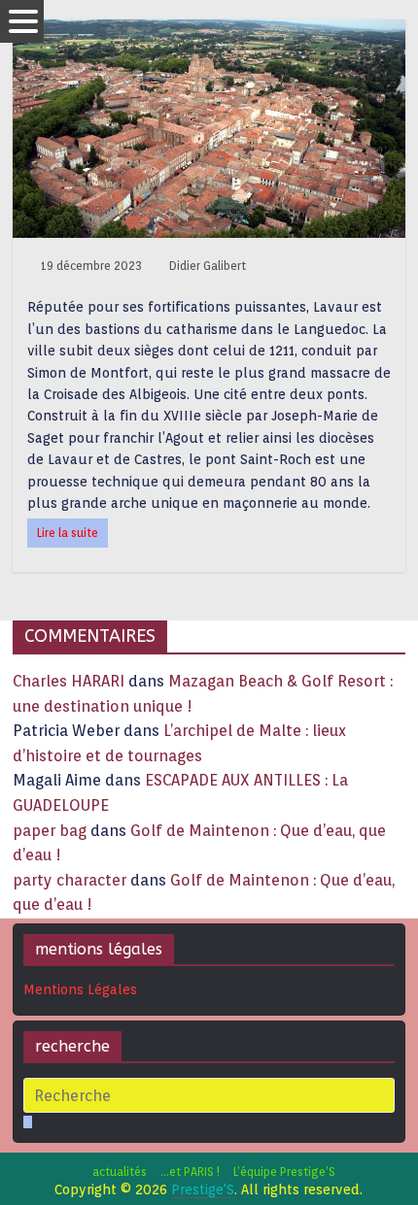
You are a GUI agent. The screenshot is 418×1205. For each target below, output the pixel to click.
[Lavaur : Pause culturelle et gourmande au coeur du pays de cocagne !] (209, 31)
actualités (119, 1171)
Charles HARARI (68, 681)
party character (69, 880)
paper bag (50, 830)
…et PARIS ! (190, 1171)
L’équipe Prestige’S (284, 1171)
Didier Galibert (207, 265)
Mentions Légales (80, 989)
